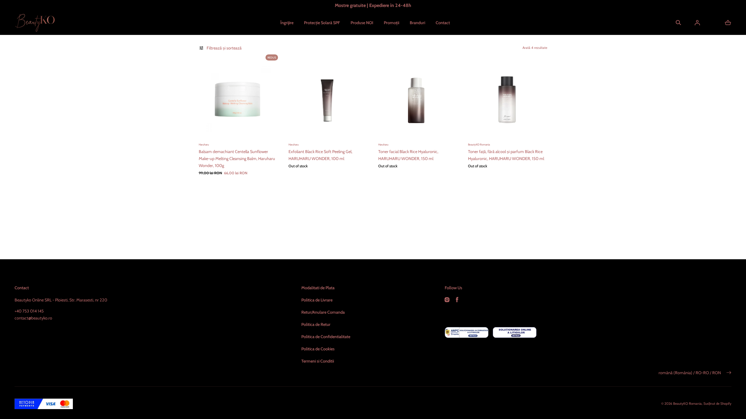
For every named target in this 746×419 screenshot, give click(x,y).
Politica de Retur (315, 324)
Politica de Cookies (318, 348)
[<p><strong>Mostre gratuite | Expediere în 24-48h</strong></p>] (373, 5)
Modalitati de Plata (318, 287)
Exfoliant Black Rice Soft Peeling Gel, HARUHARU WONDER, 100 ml (320, 155)
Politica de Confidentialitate (325, 336)
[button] (678, 22)
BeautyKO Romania (687, 404)
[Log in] (697, 22)
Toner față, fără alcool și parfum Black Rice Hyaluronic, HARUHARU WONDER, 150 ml (506, 155)
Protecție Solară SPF (322, 22)
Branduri (417, 22)
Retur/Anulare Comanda (323, 312)
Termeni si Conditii (317, 361)
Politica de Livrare (316, 300)
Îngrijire (286, 22)
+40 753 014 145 (29, 311)
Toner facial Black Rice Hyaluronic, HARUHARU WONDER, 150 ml (408, 155)
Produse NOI (362, 22)
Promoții (391, 22)
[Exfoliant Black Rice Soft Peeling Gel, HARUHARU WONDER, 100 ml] (328, 100)
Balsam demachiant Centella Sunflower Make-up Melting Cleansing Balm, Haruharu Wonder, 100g (237, 158)
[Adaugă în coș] (268, 130)
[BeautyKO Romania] (35, 23)
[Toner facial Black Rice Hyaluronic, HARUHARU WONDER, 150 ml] (418, 100)
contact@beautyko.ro (33, 318)
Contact (443, 22)
